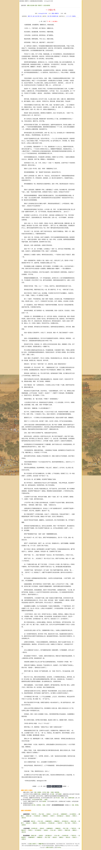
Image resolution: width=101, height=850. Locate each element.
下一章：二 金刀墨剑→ (52, 21)
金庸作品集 (71, 797)
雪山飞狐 (41, 814)
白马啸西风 (73, 814)
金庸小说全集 (30, 5)
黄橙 (29, 16)
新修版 (57, 792)
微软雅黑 (54, 16)
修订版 (44, 792)
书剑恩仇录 (37, 816)
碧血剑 (68, 816)
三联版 (51, 792)
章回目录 (49, 786)
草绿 (38, 16)
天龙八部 (55, 814)
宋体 (48, 16)
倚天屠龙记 (60, 816)
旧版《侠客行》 (55, 13)
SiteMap (59, 847)
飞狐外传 (33, 814)
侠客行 (52, 816)
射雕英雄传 (64, 814)
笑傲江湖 (28, 816)
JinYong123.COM (48, 1)
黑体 (51, 16)
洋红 (31, 16)
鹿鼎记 (34, 823)
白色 (41, 16)
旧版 (35, 792)
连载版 (39, 792)
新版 (48, 792)
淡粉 (33, 16)
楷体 (57, 16)
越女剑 (23, 817)
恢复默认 (74, 16)
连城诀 (48, 814)
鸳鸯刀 (74, 816)
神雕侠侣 (45, 816)
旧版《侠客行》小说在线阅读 (42, 5)
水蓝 (36, 16)
